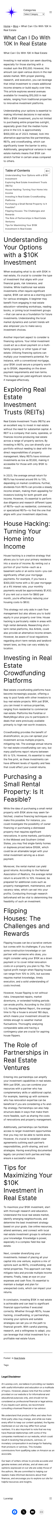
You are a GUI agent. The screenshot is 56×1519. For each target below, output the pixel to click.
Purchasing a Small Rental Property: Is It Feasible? (26, 206)
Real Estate (19, 1358)
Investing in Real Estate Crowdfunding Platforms (25, 198)
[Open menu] (50, 12)
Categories (29, 10)
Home (7, 26)
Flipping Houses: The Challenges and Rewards (25, 213)
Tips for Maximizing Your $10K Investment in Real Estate (21, 227)
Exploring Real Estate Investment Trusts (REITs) (26, 184)
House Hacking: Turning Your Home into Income (26, 191)
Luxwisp (8, 1498)
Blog (15, 26)
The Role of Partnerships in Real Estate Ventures (25, 220)
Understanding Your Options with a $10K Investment (26, 177)
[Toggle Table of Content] (45, 171)
